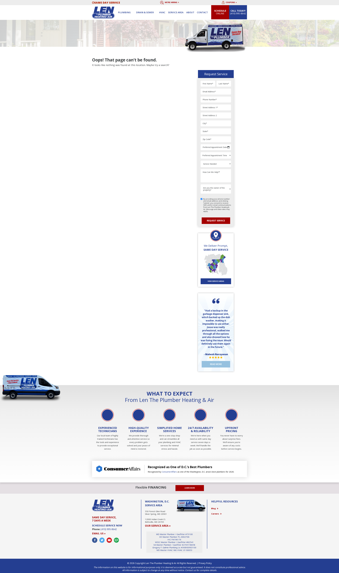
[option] (107, 429)
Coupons (230, 2)
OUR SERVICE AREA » (158, 525)
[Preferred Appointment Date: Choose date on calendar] (228, 147)
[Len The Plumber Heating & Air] (103, 12)
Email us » (99, 533)
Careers (215, 513)
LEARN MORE (189, 488)
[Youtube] (109, 540)
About (190, 12)
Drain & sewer (145, 12)
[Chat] (116, 540)
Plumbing (124, 12)
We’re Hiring (171, 2)
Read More (216, 364)
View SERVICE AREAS (216, 281)
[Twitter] (102, 540)
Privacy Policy (205, 563)
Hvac (162, 12)
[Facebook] (94, 540)
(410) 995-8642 (109, 529)
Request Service (216, 220)
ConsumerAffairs (169, 471)
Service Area (175, 12)
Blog (213, 508)
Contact (202, 12)
